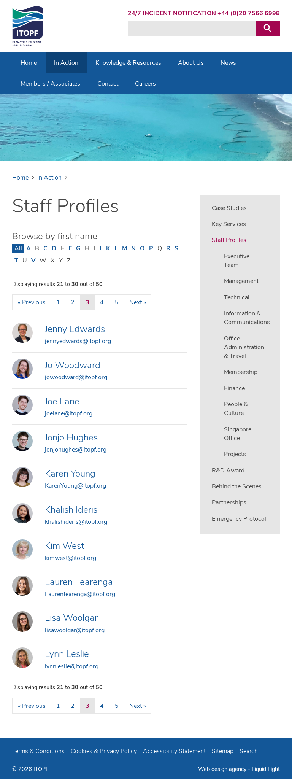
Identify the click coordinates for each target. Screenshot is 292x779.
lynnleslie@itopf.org (71, 666)
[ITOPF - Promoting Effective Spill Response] (27, 26)
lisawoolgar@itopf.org (75, 630)
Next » (137, 302)
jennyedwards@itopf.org (78, 341)
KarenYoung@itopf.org (75, 486)
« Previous (32, 302)
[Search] (268, 28)
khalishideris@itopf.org (76, 522)
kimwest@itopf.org (70, 558)
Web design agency (223, 769)
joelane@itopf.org (68, 413)
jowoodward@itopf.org (76, 377)
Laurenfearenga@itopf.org (80, 594)
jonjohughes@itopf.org (75, 449)
